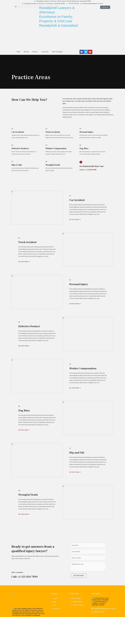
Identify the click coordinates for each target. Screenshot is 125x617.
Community (45, 52)
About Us (35, 52)
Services (26, 52)
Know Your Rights (57, 52)
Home (18, 52)
